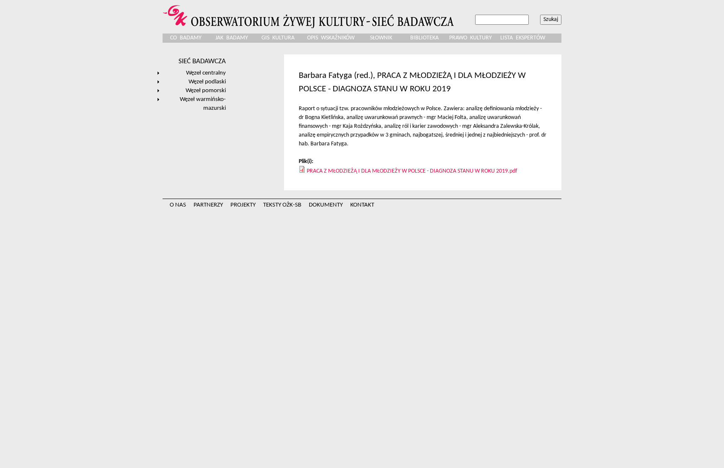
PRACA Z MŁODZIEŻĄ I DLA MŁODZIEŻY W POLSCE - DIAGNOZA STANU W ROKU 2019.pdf (412, 171)
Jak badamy (231, 38)
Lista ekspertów (522, 38)
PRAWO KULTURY (470, 38)
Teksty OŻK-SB (282, 205)
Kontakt (362, 205)
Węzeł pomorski (206, 90)
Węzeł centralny (206, 73)
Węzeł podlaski (207, 81)
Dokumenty (326, 205)
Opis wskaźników (330, 38)
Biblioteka (424, 38)
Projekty (243, 205)
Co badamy (186, 38)
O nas (178, 205)
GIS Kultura (278, 38)
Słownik (381, 38)
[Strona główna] (310, 14)
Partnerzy (208, 205)
